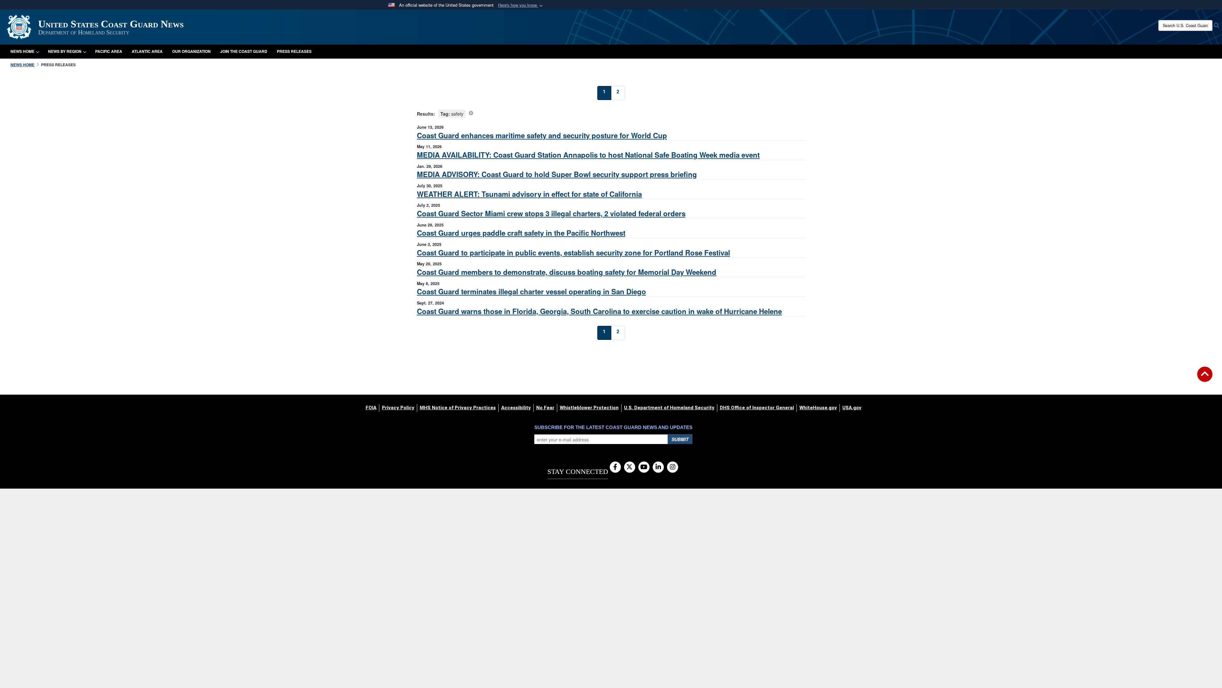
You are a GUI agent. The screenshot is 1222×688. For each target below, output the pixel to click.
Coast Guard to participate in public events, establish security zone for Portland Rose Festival (573, 252)
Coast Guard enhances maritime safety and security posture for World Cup (542, 135)
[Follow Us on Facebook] (615, 467)
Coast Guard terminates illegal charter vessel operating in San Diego (531, 291)
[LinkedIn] (658, 467)
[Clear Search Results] (471, 113)
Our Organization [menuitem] (191, 51)
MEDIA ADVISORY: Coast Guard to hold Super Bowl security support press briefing (557, 174)
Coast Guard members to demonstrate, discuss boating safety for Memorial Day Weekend (566, 272)
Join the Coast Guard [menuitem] (243, 51)
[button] (521, 5)
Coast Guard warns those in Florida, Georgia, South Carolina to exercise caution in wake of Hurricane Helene (599, 311)
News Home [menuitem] (22, 51)
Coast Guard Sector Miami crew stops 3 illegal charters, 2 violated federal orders (551, 213)
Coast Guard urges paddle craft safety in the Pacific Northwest (521, 233)
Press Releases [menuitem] (294, 51)
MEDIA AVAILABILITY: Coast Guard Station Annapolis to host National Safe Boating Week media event (588, 155)
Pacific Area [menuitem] (108, 51)
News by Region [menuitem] (64, 51)
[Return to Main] (1204, 378)
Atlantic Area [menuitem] (147, 51)
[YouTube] (644, 467)
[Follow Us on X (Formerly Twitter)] (629, 467)
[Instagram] (672, 467)
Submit (680, 439)
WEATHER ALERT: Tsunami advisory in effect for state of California (529, 194)
